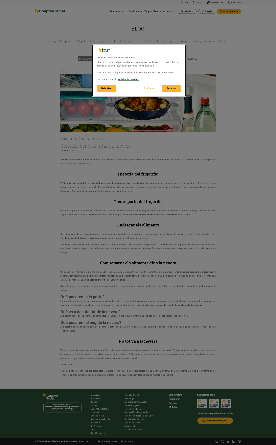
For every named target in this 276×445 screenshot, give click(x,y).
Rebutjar (106, 88)
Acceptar (172, 88)
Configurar (149, 88)
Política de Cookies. (128, 79)
